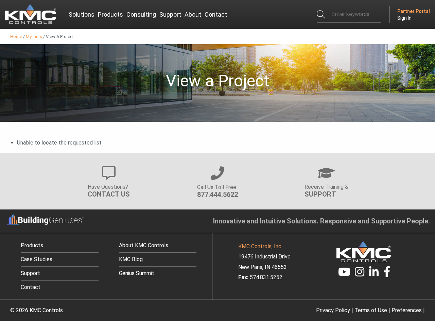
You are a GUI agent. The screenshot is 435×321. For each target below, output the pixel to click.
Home (16, 36)
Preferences (407, 310)
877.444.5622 (217, 194)
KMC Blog (131, 259)
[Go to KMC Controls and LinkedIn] (373, 274)
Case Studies (36, 259)
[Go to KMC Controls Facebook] (387, 274)
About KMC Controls (143, 245)
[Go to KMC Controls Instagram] (359, 274)
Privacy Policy (333, 310)
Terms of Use (370, 310)
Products (32, 245)
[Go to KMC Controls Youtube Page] (344, 274)
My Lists (34, 36)
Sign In (404, 18)
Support (30, 273)
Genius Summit (136, 273)
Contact (30, 287)
